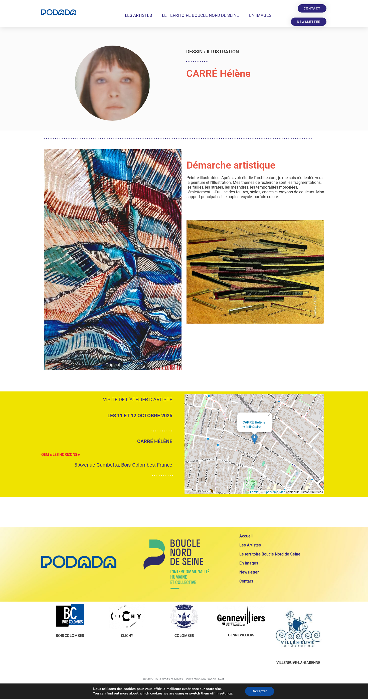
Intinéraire (252, 426)
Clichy (127, 635)
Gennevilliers (241, 634)
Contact (246, 581)
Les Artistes (138, 15)
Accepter (260, 691)
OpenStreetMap (274, 492)
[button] (254, 439)
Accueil (246, 536)
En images (260, 15)
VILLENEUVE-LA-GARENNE (298, 662)
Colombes (184, 635)
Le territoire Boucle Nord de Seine (200, 15)
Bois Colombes (70, 635)
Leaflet (254, 492)
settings (226, 693)
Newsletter (249, 572)
